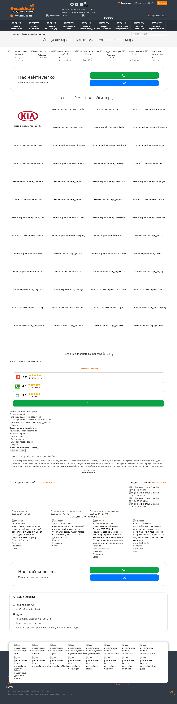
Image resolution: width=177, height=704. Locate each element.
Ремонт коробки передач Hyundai (68, 109)
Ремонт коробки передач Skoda (109, 127)
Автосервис (108, 17)
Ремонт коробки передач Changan (149, 181)
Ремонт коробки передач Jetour (28, 289)
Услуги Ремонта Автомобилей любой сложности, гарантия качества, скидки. (78, 11)
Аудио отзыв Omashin (149, 487)
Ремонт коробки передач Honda (149, 253)
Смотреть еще (17, 450)
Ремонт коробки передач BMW (108, 199)
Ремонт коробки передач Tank (68, 181)
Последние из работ (24, 482)
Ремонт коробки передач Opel (108, 307)
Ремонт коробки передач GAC (68, 253)
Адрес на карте (123, 684)
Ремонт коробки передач (34, 34)
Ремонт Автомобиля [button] (16, 27)
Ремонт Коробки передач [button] (86, 27)
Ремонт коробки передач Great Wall (109, 253)
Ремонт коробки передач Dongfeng (68, 235)
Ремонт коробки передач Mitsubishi (109, 145)
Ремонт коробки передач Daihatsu (149, 217)
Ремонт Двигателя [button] (34, 27)
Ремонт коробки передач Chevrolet (68, 145)
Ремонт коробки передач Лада (149, 145)
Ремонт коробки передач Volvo (108, 325)
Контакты (162, 3)
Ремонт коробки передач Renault (149, 109)
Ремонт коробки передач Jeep (149, 271)
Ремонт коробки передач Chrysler (28, 217)
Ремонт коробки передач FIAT (28, 253)
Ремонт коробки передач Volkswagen (149, 127)
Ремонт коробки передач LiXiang (27, 307)
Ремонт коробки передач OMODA (109, 181)
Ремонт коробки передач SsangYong (149, 307)
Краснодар (125, 3)
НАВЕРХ (9, 687)
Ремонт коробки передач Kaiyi (68, 289)
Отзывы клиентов (23, 15)
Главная (15, 34)
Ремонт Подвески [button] (139, 27)
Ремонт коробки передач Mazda (27, 163)
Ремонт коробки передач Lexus (149, 289)
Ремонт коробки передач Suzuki (68, 325)
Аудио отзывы (141, 482)
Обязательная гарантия (58, 15)
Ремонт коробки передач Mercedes (68, 307)
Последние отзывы (81, 516)
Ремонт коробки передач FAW (149, 235)
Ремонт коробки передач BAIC (68, 199)
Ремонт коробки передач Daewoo (109, 217)
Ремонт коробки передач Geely (149, 163)
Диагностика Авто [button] (69, 27)
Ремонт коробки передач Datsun (27, 235)
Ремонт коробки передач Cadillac (149, 199)
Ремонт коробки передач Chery (28, 181)
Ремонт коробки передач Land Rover (108, 289)
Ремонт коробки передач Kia (27, 126)
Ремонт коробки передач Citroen (68, 217)
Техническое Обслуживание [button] (122, 27)
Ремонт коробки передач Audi (27, 199)
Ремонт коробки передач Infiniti (28, 271)
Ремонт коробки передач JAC (68, 271)
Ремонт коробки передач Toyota (68, 127)
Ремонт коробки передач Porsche (28, 325)
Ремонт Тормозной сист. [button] (157, 27)
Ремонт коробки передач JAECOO (109, 271)
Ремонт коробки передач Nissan (27, 145)
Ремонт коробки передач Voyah (149, 325)
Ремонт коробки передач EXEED (109, 235)
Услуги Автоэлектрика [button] (104, 27)
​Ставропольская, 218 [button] (158, 15)
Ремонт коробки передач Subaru (68, 163)
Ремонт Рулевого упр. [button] (51, 27)
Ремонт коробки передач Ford (108, 109)
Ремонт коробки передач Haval (108, 163)
